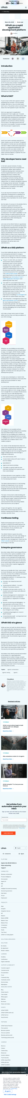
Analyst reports (4, 992)
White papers (4, 996)
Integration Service (5, 911)
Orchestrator (4, 925)
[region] (14, 1086)
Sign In (22, 853)
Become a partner (5, 1030)
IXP (2, 913)
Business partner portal (6, 1035)
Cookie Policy (14, 1088)
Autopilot (3, 908)
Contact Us (8, 853)
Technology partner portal (7, 1037)
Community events (5, 979)
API (2, 886)
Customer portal (5, 970)
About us (3, 1045)
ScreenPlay (4, 927)
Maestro (3, 915)
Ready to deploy (5, 950)
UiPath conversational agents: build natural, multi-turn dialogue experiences (13, 727)
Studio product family (11, 273)
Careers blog (4, 1050)
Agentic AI (3, 881)
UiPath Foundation (5, 1064)
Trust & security (5, 1057)
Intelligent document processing (9, 888)
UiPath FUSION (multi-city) (7, 1012)
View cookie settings (10, 1094)
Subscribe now (8, 833)
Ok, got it (8, 1091)
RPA (2, 883)
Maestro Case (4, 920)
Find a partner (4, 1028)
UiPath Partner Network (6, 1025)
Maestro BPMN (4, 918)
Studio (2, 929)
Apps (2, 906)
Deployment (4, 898)
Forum (2, 975)
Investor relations (5, 1055)
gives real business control (10, 300)
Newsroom (3, 1053)
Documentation (4, 972)
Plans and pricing (6, 865)
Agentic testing (6, 672)
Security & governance (6, 890)
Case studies (4, 994)
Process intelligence (6, 876)
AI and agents (21, 295)
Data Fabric (4, 893)
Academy (3, 956)
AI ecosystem (4, 879)
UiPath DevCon (4, 1015)
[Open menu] (26, 7)
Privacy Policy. (22, 828)
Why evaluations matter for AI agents (13, 756)
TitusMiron (15, 33)
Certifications (4, 959)
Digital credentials (5, 961)
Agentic (16, 672)
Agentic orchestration (13, 669)
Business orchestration (6, 874)
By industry (3, 945)
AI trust (2, 895)
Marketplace (4, 984)
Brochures (3, 1001)
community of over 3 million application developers (13, 278)
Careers (3, 1048)
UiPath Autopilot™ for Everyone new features (13, 785)
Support (3, 868)
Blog (2, 989)
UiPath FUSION (4, 1010)
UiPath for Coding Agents (7, 934)
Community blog (5, 977)
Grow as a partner (5, 1032)
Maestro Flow (4, 922)
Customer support (5, 968)
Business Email (4, 817)
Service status (4, 982)
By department (4, 948)
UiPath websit (5, 541)
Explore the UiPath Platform (9, 863)
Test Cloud (3, 932)
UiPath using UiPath (5, 1060)
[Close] (26, 1075)
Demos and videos (5, 1004)
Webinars (3, 999)
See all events (4, 1017)
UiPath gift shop (5, 1062)
